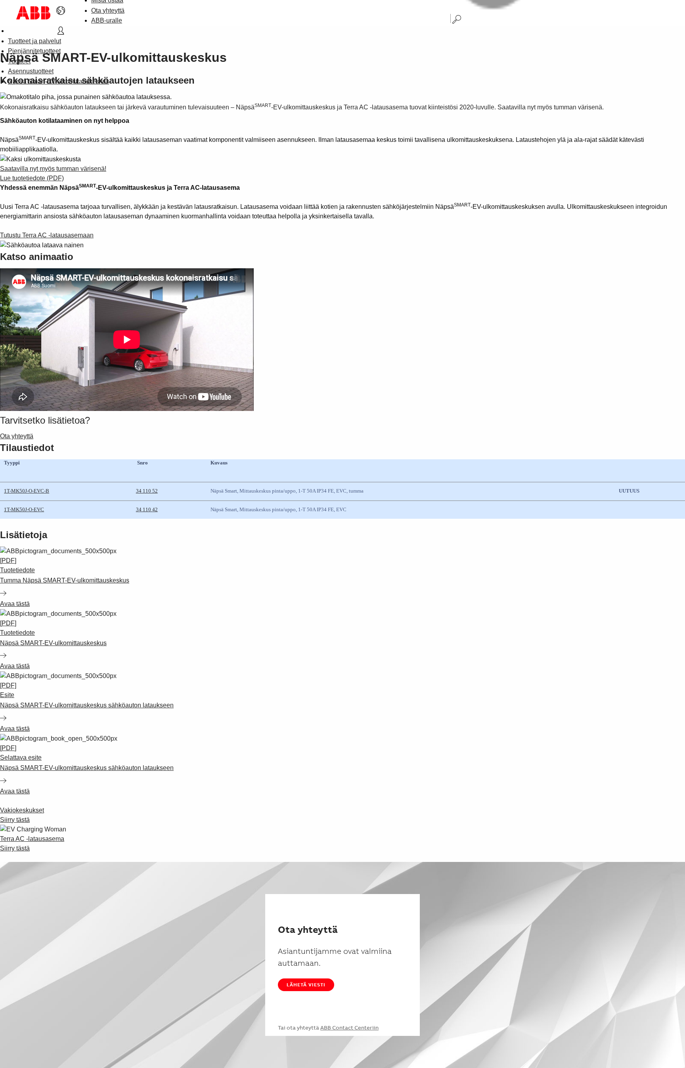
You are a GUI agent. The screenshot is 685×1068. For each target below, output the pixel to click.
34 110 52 (147, 491)
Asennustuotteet (31, 71)
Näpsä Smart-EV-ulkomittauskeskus (58, 81)
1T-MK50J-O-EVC (24, 509)
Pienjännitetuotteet (34, 51)
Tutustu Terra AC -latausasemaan (47, 235)
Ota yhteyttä (107, 10)
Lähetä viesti (306, 985)
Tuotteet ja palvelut (34, 41)
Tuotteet (19, 61)
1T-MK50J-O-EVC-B (26, 491)
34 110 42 (147, 509)
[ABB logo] (33, 12)
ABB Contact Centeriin (349, 1027)
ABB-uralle (106, 20)
